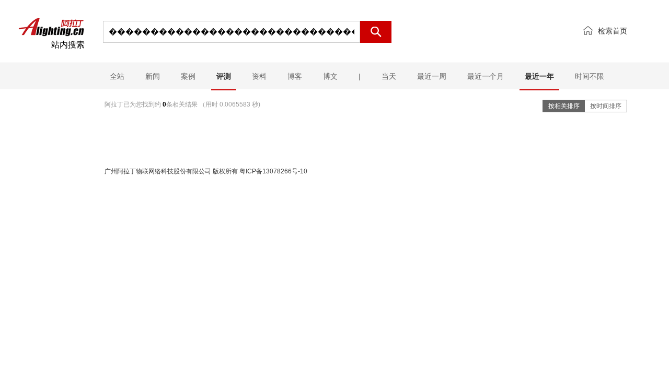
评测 (223, 76)
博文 (330, 76)
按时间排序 (605, 106)
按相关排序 (564, 106)
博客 (294, 76)
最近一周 (431, 76)
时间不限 (589, 76)
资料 (259, 76)
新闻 (152, 76)
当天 (389, 76)
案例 (188, 76)
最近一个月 (485, 76)
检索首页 (612, 31)
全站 (117, 76)
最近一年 (539, 76)
